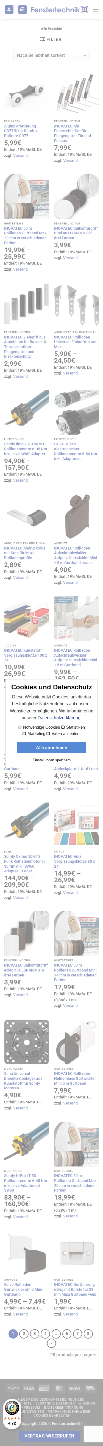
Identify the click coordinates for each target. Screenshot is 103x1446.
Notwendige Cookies (41, 727)
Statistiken (75, 727)
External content (65, 733)
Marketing (36, 733)
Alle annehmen (51, 747)
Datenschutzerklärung (59, 717)
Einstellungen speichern (52, 760)
